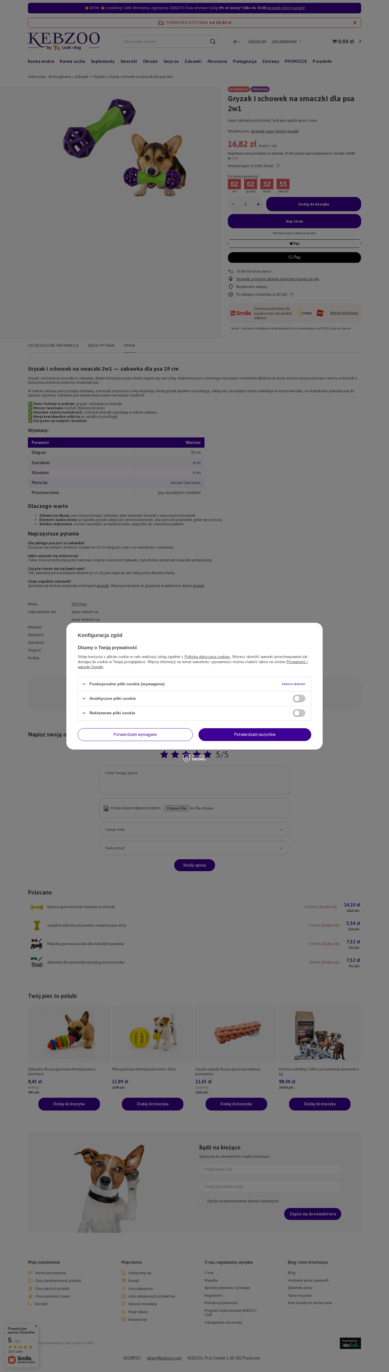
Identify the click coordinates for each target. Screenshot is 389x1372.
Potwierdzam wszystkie (255, 734)
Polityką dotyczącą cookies (207, 656)
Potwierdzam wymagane (135, 734)
